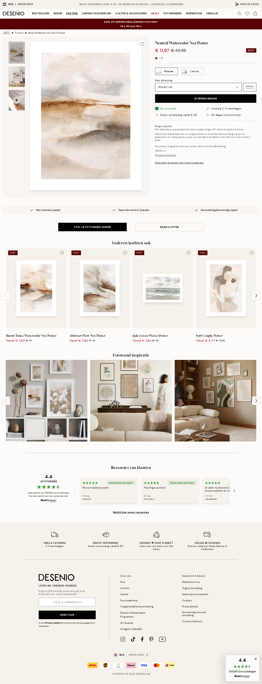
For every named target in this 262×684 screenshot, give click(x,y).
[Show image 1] (17, 53)
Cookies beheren (192, 621)
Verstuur (67, 614)
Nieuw (58, 13)
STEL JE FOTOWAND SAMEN (92, 227)
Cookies (187, 600)
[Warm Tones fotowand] (46, 401)
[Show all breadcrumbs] (6, 33)
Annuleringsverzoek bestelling (194, 614)
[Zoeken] (239, 14)
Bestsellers (40, 13)
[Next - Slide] (256, 295)
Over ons (125, 575)
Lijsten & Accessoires (131, 13)
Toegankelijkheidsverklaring (137, 606)
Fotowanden (172, 13)
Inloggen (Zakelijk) (131, 629)
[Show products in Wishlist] (247, 13)
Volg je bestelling (192, 588)
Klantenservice (191, 582)
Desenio (141, 673)
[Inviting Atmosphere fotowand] (131, 401)
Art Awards (126, 622)
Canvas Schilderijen (96, 13)
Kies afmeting (163, 80)
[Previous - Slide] (5, 295)
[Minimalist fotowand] (215, 401)
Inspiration (194, 13)
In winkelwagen (205, 98)
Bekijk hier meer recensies (131, 512)
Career (124, 594)
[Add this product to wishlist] (142, 43)
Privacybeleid (190, 606)
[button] (249, 87)
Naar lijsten (169, 227)
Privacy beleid (52, 622)
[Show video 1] (17, 100)
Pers (122, 582)
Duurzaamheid (129, 600)
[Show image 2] (17, 76)
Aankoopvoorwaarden (195, 594)
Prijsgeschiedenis (165, 155)
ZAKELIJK (212, 13)
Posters (72, 13)
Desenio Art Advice (193, 575)
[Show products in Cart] (255, 13)
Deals (155, 13)
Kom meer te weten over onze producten (179, 162)
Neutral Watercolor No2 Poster (46, 32)
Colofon (125, 588)
